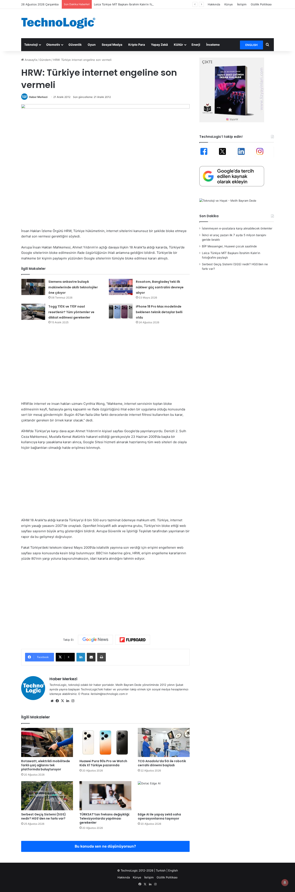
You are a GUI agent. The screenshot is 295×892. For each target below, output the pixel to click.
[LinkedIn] (80, 657)
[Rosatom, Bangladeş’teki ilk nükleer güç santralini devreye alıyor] (121, 287)
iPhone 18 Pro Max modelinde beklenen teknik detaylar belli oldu (159, 312)
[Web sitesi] (52, 701)
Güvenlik (75, 44)
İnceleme (213, 44)
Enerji (196, 44)
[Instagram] (72, 701)
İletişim (241, 4)
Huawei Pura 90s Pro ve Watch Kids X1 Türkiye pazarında (103, 763)
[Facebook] (57, 701)
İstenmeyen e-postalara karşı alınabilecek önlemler (237, 228)
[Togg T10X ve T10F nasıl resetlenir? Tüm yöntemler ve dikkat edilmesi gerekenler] (33, 312)
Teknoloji (31, 44)
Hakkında (214, 4)
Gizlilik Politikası (261, 4)
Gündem (45, 59)
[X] (62, 701)
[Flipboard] (132, 640)
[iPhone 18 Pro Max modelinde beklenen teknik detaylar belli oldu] (121, 312)
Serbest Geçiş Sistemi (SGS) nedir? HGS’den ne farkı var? (43, 816)
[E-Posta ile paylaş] (91, 657)
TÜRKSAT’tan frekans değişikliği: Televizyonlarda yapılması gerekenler (104, 818)
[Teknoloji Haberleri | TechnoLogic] (61, 23)
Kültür (178, 44)
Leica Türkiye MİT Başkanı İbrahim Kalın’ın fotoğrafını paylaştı (134, 4)
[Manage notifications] (284, 882)
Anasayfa (30, 59)
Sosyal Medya (112, 44)
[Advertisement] (190, 23)
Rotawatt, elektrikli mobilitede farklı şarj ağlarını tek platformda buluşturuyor (45, 765)
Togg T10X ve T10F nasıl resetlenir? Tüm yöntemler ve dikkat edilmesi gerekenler (71, 312)
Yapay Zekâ (159, 44)
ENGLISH (251, 45)
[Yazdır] (101, 657)
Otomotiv (53, 44)
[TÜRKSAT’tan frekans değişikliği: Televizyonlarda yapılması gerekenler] (105, 795)
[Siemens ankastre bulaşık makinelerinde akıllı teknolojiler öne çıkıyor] (33, 287)
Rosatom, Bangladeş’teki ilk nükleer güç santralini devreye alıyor (160, 287)
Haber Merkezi (38, 97)
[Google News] (95, 639)
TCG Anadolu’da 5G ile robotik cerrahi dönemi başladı (162, 763)
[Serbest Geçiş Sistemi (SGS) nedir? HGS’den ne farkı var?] (47, 795)
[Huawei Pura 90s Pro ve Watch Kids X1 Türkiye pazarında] (105, 742)
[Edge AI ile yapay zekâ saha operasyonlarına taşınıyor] (164, 795)
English (173, 870)
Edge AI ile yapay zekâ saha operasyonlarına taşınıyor (159, 816)
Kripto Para (136, 44)
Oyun (92, 44)
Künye (228, 4)
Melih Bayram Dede (129, 684)
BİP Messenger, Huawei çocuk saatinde (229, 246)
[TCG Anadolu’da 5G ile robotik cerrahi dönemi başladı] (164, 742)
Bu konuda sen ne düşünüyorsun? (105, 846)
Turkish (161, 870)
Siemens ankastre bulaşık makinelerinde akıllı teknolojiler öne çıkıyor (73, 287)
